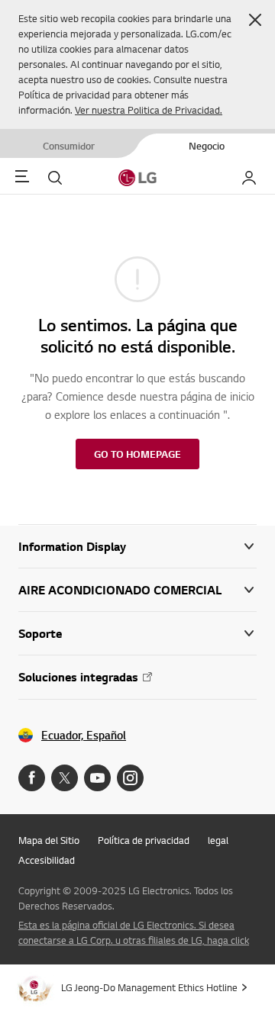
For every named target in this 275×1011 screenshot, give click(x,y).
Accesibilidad (46, 860)
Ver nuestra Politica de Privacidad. (148, 110)
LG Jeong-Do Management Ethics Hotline (149, 987)
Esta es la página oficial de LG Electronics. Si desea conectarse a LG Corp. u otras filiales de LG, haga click (133, 932)
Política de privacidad (143, 840)
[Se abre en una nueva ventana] (31, 778)
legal (218, 840)
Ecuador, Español (83, 735)
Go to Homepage (137, 454)
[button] (255, 19)
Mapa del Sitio (48, 840)
